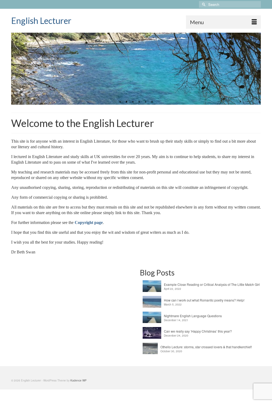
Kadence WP (78, 380)
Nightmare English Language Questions (193, 315)
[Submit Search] (203, 4)
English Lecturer (41, 20)
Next (254, 69)
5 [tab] (145, 102)
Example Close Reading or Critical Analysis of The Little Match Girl (212, 284)
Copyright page (89, 222)
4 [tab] (139, 102)
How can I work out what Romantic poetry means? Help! (204, 300)
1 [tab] (120, 102)
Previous (17, 69)
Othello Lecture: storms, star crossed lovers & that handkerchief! (206, 347)
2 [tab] (126, 102)
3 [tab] (132, 102)
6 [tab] (152, 102)
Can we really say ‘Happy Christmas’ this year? (198, 331)
